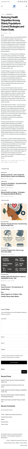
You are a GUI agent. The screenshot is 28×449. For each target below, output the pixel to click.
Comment (4, 318)
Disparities (13, 160)
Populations (6, 162)
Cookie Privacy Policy (6, 417)
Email (3, 343)
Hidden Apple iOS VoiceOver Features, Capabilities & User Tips (13, 277)
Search (3, 369)
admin (10, 33)
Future (20, 160)
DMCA (2, 419)
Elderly (17, 160)
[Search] (26, 6)
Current (9, 160)
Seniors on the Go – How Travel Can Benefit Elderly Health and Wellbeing (12, 175)
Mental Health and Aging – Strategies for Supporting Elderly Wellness (13, 193)
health (2, 162)
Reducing (11, 162)
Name (3, 337)
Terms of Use (4, 424)
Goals (23, 160)
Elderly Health (9, 14)
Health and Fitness (4, 221)
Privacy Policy (4, 422)
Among (5, 160)
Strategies (15, 162)
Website (3, 349)
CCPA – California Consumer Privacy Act (11, 414)
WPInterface (4, 437)
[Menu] (2, 6)
